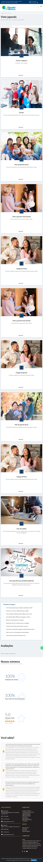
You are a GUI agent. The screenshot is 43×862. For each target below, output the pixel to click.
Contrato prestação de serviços (28, 812)
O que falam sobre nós (26, 813)
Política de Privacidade (26, 815)
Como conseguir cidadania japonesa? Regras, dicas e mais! (19, 614)
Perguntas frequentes (26, 814)
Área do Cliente (34, 1)
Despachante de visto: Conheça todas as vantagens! (17, 623)
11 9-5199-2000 (6, 819)
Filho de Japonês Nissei (21, 425)
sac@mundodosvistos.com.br (8, 821)
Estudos (21, 112)
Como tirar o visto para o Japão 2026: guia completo (17, 611)
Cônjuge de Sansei (21, 268)
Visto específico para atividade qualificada (21, 581)
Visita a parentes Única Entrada (21, 216)
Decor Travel (24, 830)
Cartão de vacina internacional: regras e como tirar (17, 626)
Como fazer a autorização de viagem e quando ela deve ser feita (20, 629)
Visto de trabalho (22, 529)
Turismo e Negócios (21, 60)
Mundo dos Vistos (25, 827)
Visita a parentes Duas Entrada (21, 321)
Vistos (6, 13)
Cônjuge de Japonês (21, 373)
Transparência (24, 820)
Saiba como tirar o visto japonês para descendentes (17, 632)
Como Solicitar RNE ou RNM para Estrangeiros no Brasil (18, 617)
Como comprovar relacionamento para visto (15, 635)
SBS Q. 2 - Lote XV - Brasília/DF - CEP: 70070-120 (10, 826)
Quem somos (24, 817)
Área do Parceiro (33, 2)
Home (3, 13)
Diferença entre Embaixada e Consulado (15, 620)
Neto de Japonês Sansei (21, 164)
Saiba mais (21, 75)
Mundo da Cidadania (26, 831)
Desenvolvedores (25, 818)
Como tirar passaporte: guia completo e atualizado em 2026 (19, 607)
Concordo (33, 860)
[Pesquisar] (38, 6)
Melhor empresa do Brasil (27, 819)
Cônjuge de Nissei (21, 477)
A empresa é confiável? (26, 810)
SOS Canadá (24, 828)
